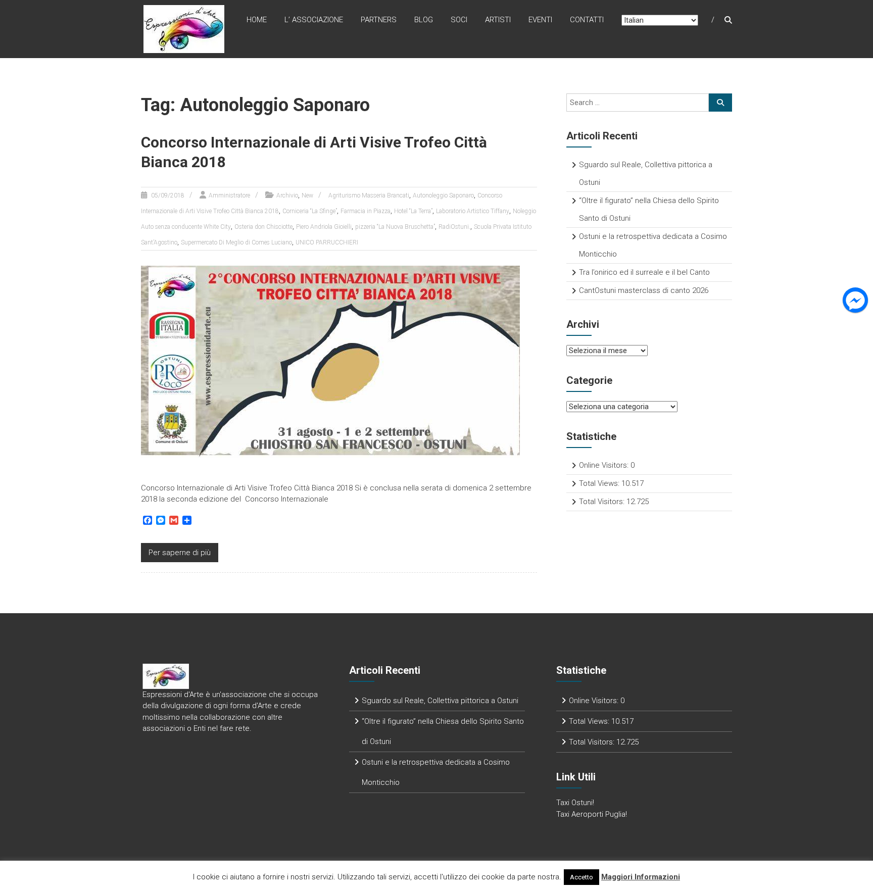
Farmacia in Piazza (366, 211)
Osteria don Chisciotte (263, 226)
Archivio (287, 195)
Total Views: (600, 483)
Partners (379, 19)
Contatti (587, 19)
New (307, 195)
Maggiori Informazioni (640, 876)
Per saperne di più (180, 552)
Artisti (498, 19)
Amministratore (229, 195)
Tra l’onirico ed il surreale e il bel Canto (644, 272)
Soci (459, 19)
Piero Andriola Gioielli (324, 226)
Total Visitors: (602, 501)
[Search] (720, 102)
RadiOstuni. (454, 226)
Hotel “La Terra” (413, 211)
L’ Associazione (313, 19)
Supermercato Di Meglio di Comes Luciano (236, 242)
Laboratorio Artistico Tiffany (472, 211)
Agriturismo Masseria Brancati (368, 195)
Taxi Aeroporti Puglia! (591, 814)
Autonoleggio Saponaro (443, 195)
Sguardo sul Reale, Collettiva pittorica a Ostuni (440, 700)
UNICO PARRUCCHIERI (327, 242)
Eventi (540, 19)
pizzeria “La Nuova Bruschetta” (395, 226)
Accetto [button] (581, 877)
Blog (423, 19)
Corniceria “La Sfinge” (309, 211)
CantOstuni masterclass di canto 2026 (643, 290)
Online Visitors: (604, 465)
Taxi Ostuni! (575, 802)
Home (257, 19)
